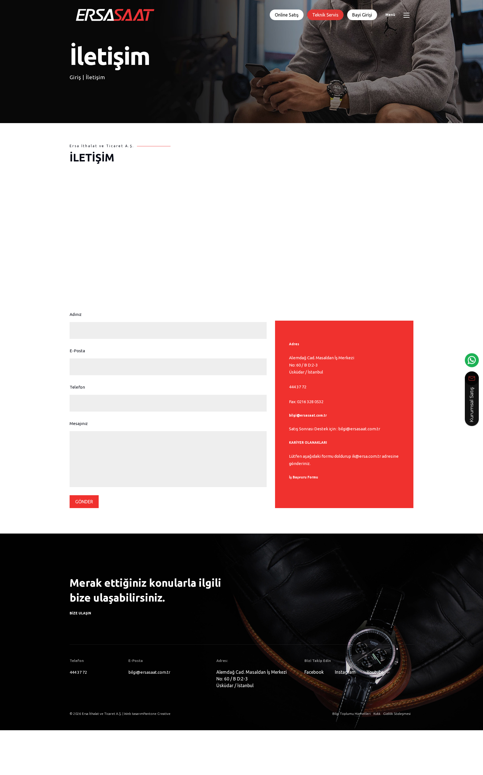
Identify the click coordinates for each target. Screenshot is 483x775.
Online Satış (287, 14)
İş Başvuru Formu (303, 477)
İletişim (95, 92)
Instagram (345, 672)
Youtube (375, 672)
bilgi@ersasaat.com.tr (308, 415)
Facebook (314, 672)
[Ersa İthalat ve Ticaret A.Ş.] (114, 15)
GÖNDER (84, 501)
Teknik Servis (325, 14)
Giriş (75, 92)
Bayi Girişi (362, 14)
